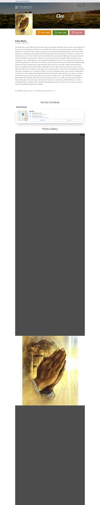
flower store (52, 90)
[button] (23, 114)
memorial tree (31, 90)
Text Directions (42, 120)
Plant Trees (69, 120)
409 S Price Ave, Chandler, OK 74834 (40, 117)
